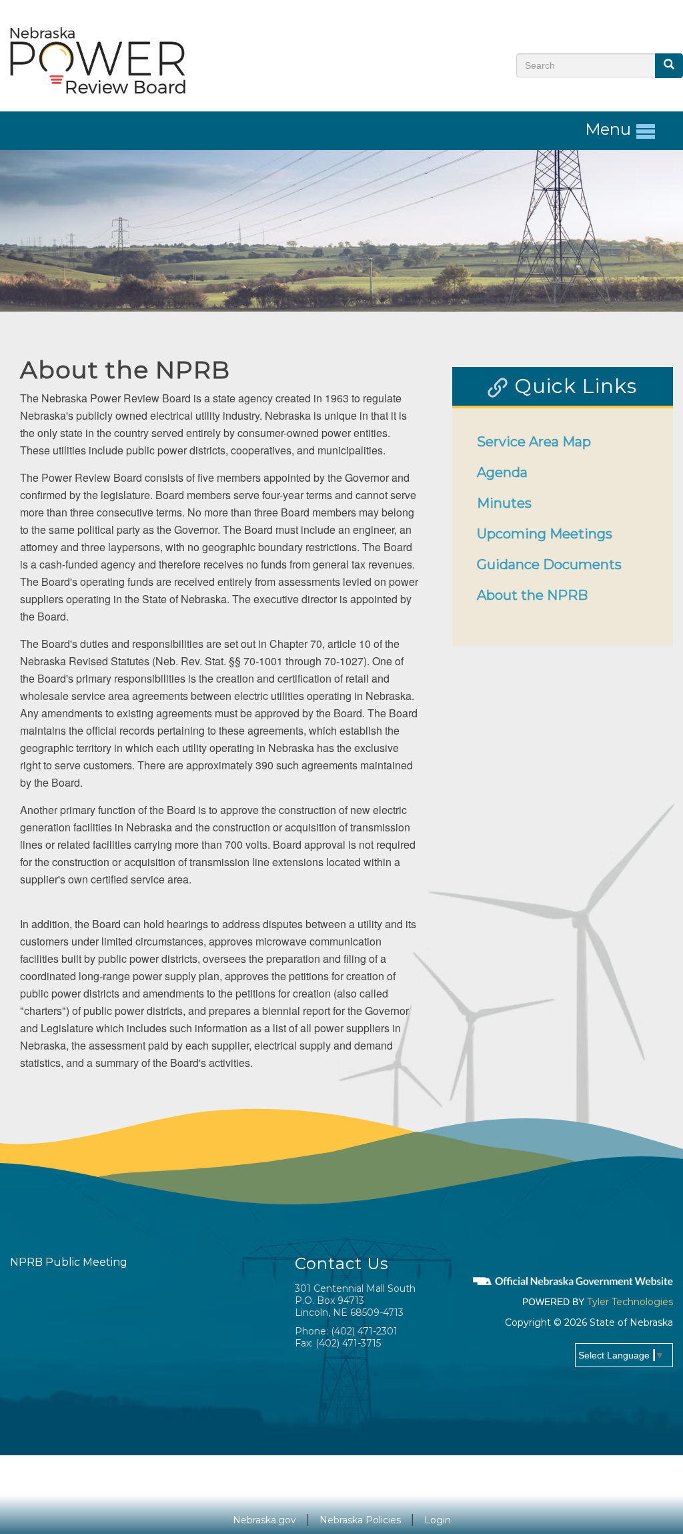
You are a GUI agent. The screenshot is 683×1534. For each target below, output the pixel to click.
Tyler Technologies (630, 1302)
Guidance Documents (549, 564)
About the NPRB (532, 595)
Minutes (504, 503)
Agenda (502, 472)
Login (437, 1520)
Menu (610, 129)
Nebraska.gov (264, 1520)
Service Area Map (534, 442)
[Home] (98, 59)
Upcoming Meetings (544, 534)
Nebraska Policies (360, 1520)
